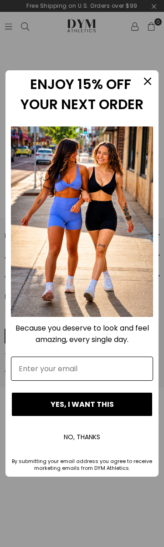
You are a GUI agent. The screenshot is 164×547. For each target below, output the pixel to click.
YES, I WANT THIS (82, 404)
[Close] (148, 81)
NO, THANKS (82, 437)
